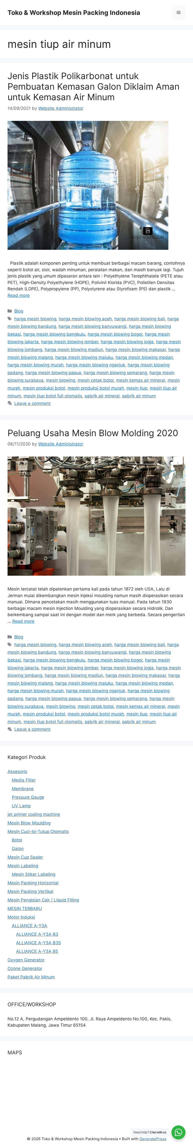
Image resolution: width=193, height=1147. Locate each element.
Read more (19, 295)
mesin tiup (136, 388)
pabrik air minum (139, 395)
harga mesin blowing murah (36, 364)
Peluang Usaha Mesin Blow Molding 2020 (93, 433)
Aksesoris (17, 771)
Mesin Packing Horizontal (33, 882)
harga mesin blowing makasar (136, 349)
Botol (17, 840)
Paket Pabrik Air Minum (31, 977)
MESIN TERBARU (25, 908)
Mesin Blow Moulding (29, 822)
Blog (18, 311)
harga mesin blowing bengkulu (54, 334)
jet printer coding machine (34, 814)
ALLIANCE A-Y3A (29, 925)
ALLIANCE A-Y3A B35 (38, 942)
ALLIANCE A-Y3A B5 (37, 951)
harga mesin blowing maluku (84, 357)
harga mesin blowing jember (69, 341)
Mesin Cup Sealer (25, 857)
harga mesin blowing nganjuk (95, 364)
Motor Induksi (21, 917)
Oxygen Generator (26, 959)
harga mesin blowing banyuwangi (92, 326)
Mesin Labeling (23, 865)
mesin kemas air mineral (140, 380)
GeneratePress (152, 1138)
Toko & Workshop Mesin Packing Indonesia (74, 12)
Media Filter (24, 780)
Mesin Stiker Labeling (33, 874)
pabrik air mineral (102, 395)
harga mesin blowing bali (139, 318)
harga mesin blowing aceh (85, 318)
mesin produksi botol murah (96, 388)
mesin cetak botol (96, 380)
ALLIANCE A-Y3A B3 (37, 934)
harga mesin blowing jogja (127, 341)
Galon (18, 848)
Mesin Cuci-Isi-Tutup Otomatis (38, 831)
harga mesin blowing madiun (74, 349)
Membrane (23, 788)
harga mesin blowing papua (53, 372)
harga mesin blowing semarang (115, 372)
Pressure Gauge (28, 797)
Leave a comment (32, 403)
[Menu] (178, 12)
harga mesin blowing (35, 318)
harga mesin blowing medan (144, 357)
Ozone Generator (25, 968)
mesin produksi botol (44, 388)
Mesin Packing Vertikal (30, 891)
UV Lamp (21, 805)
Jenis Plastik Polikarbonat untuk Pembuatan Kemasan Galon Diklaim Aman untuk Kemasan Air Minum (93, 86)
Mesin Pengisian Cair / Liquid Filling (43, 899)
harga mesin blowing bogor (115, 334)
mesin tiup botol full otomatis (53, 395)
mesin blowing (60, 380)
